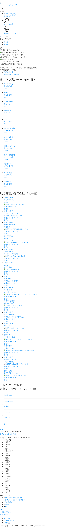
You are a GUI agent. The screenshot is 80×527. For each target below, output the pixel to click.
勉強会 (7, 504)
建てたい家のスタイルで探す (15, 500)
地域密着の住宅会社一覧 (13, 498)
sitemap (7, 518)
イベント (8, 506)
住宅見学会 (8, 502)
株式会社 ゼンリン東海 (8, 434)
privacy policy (9, 520)
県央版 (6, 42)
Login (6, 522)
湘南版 (6, 44)
